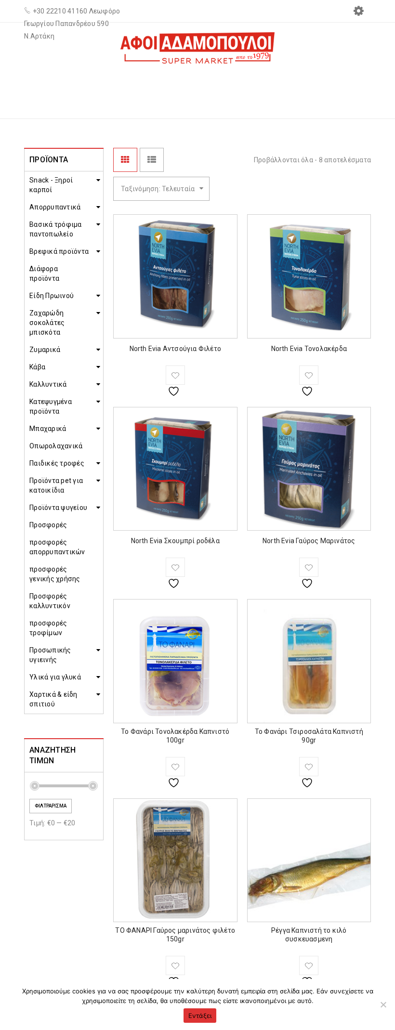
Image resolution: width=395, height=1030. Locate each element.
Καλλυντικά (48, 384)
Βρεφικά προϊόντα (59, 251)
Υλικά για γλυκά (55, 677)
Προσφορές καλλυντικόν (49, 601)
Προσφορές (48, 525)
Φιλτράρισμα (50, 805)
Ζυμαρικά (44, 349)
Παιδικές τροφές (56, 463)
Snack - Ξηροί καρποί (51, 185)
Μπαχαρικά (47, 428)
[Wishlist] (175, 375)
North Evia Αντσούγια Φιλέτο (175, 348)
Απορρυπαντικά (54, 207)
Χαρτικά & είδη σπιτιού (53, 699)
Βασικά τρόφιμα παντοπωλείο (55, 229)
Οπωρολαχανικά (55, 446)
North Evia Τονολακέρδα (309, 348)
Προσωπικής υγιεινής (50, 655)
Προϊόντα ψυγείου (322, 89)
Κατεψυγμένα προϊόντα (50, 406)
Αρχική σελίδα (243, 89)
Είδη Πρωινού (51, 296)
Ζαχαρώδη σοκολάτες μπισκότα (47, 322)
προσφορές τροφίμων (48, 628)
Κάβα (37, 367)
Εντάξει (200, 1015)
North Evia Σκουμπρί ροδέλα (175, 541)
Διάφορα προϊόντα (44, 273)
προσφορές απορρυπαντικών (57, 547)
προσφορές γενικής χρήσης (54, 574)
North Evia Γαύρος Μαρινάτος (309, 541)
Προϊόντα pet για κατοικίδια (56, 485)
